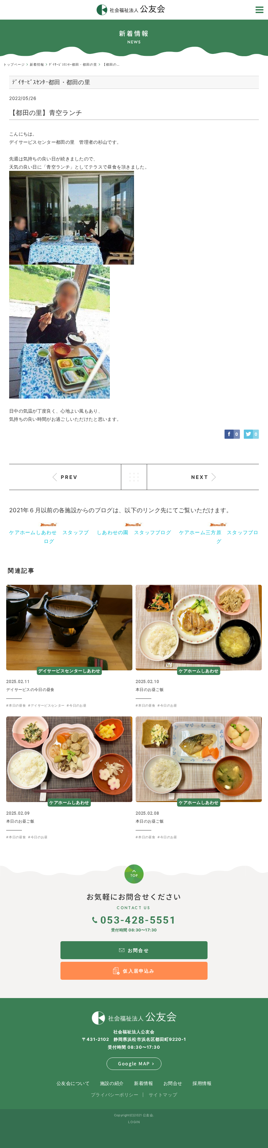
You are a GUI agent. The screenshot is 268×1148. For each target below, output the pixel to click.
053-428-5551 (138, 920)
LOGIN (134, 1122)
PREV (69, 477)
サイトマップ (163, 1094)
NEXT (200, 477)
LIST (134, 477)
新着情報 (143, 1083)
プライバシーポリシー (115, 1094)
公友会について (73, 1083)
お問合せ (172, 1083)
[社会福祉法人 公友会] (134, 1018)
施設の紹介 (112, 1083)
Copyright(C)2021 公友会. (134, 1115)
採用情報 (202, 1083)
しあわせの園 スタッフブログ (134, 532)
